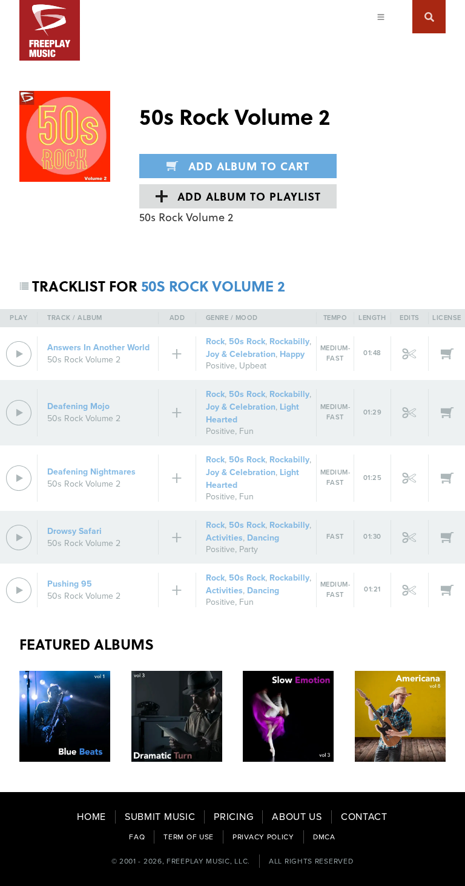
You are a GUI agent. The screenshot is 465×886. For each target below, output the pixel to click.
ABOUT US (297, 817)
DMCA (324, 837)
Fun (246, 431)
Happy (292, 354)
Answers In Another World (98, 347)
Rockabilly (289, 341)
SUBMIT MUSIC (160, 817)
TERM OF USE (188, 837)
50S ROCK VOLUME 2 (213, 285)
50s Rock (247, 341)
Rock (215, 341)
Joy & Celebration (240, 354)
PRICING (233, 817)
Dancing (263, 538)
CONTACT (364, 817)
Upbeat (252, 366)
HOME (91, 817)
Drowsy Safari (74, 531)
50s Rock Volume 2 (83, 360)
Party (248, 549)
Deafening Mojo (78, 406)
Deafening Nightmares (91, 472)
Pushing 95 (69, 584)
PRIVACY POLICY (263, 837)
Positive (220, 366)
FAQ (137, 837)
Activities (224, 538)
